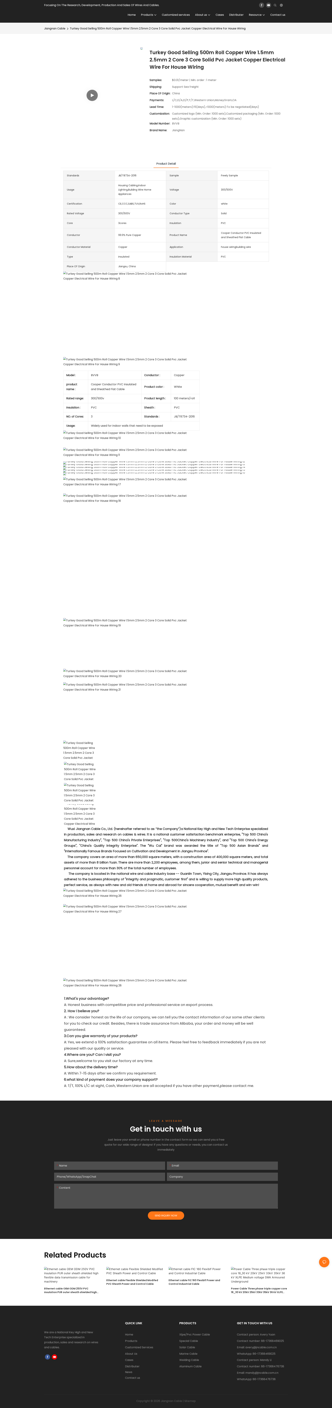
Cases (129, 1360)
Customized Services (139, 1347)
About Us (131, 1354)
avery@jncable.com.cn (261, 1347)
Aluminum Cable (190, 1366)
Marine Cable (188, 1354)
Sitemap (190, 1401)
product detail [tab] (166, 164)
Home (129, 1335)
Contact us (132, 1378)
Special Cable (188, 1341)
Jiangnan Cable (54, 28)
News (128, 1372)
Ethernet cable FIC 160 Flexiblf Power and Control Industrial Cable (194, 1282)
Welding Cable (189, 1360)
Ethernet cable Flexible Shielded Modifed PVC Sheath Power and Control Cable (132, 1282)
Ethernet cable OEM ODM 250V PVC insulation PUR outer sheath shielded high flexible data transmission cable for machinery (70, 1290)
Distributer (132, 1366)
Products (131, 1341)
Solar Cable (187, 1347)
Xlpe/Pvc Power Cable (194, 1335)
